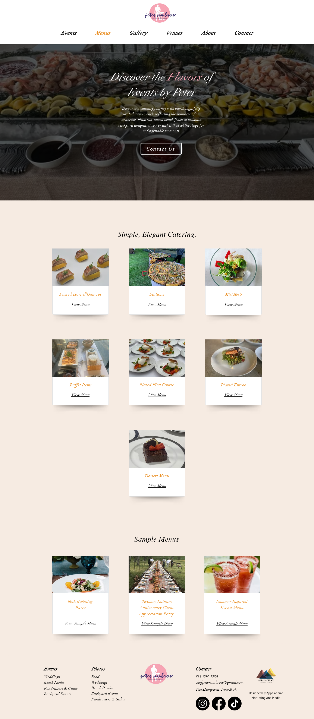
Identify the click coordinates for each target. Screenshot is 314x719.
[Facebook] (219, 703)
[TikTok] (235, 703)
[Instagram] (203, 703)
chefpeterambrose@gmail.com (220, 682)
